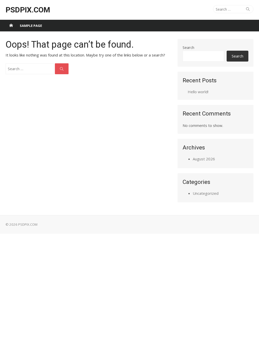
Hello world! (198, 91)
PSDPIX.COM (28, 9)
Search (188, 47)
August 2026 (204, 158)
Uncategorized (206, 193)
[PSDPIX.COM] (11, 25)
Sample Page (31, 25)
